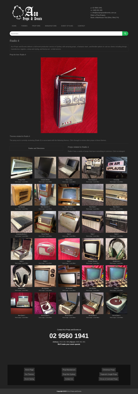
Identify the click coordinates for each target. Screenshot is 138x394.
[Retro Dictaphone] (93, 178)
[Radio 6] (116, 232)
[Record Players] (45, 232)
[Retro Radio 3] (21, 313)
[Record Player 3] (69, 313)
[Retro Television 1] (69, 205)
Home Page (29, 370)
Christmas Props (109, 370)
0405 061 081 (97, 10)
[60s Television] (93, 286)
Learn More (25, 181)
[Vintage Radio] (21, 178)
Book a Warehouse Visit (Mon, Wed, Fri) (105, 17)
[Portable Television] (93, 259)
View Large (18, 181)
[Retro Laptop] (69, 178)
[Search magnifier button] (125, 33)
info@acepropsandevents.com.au (104, 13)
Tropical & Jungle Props (108, 374)
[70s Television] (69, 286)
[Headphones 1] (21, 286)
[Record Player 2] (93, 313)
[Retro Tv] (116, 286)
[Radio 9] (69, 232)
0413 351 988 (64, 342)
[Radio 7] (93, 232)
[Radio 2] (69, 259)
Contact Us (69, 379)
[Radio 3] (45, 259)
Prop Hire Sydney (69, 374)
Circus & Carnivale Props (109, 379)
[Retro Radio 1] (116, 205)
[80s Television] (45, 286)
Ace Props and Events (74, 391)
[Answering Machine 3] (21, 232)
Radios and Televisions (36, 148)
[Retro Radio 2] (93, 205)
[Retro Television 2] (45, 205)
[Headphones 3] (116, 259)
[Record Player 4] (45, 313)
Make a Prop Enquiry (98, 15)
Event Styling (29, 379)
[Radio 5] (21, 259)
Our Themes (29, 374)
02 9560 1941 (97, 8)
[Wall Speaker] (21, 205)
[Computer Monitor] (45, 178)
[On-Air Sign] (116, 178)
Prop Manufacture (69, 370)
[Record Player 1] (116, 313)
